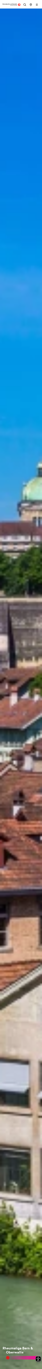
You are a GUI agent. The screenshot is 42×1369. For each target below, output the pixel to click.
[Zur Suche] (24, 4)
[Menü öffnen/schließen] (36, 4)
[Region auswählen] (30, 4)
